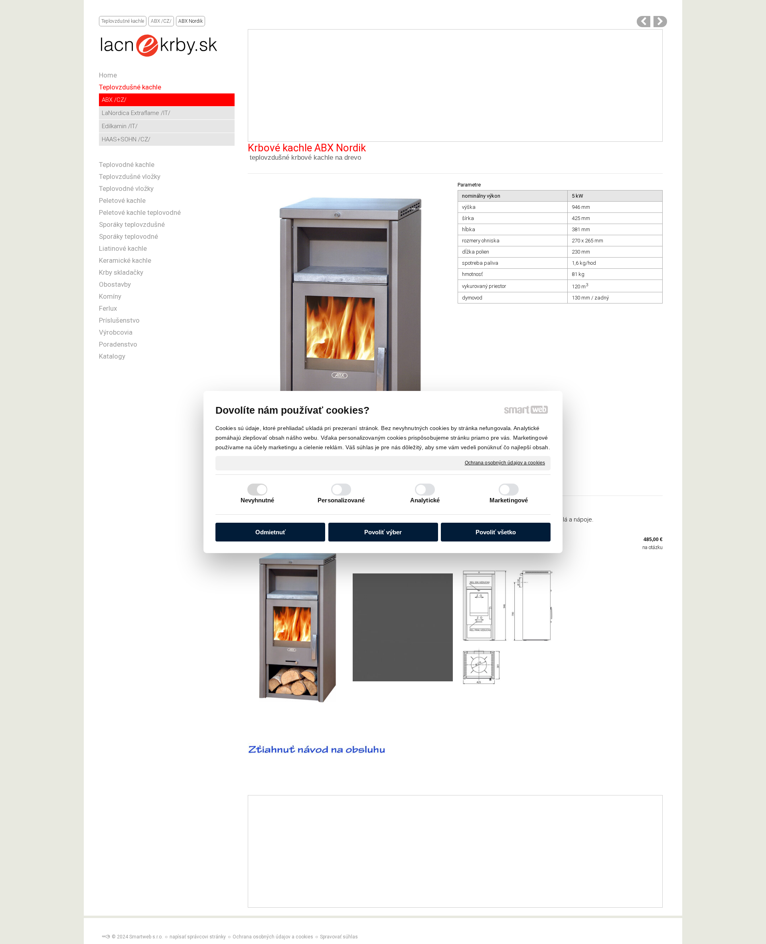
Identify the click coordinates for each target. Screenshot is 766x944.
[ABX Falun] (660, 21)
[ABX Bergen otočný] (643, 21)
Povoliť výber (383, 532)
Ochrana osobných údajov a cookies (505, 463)
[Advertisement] (455, 85)
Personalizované (341, 500)
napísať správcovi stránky (198, 937)
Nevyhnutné (257, 500)
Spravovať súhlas (339, 937)
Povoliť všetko (496, 532)
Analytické (425, 500)
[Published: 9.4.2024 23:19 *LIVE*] (106, 937)
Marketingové (509, 500)
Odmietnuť (270, 532)
